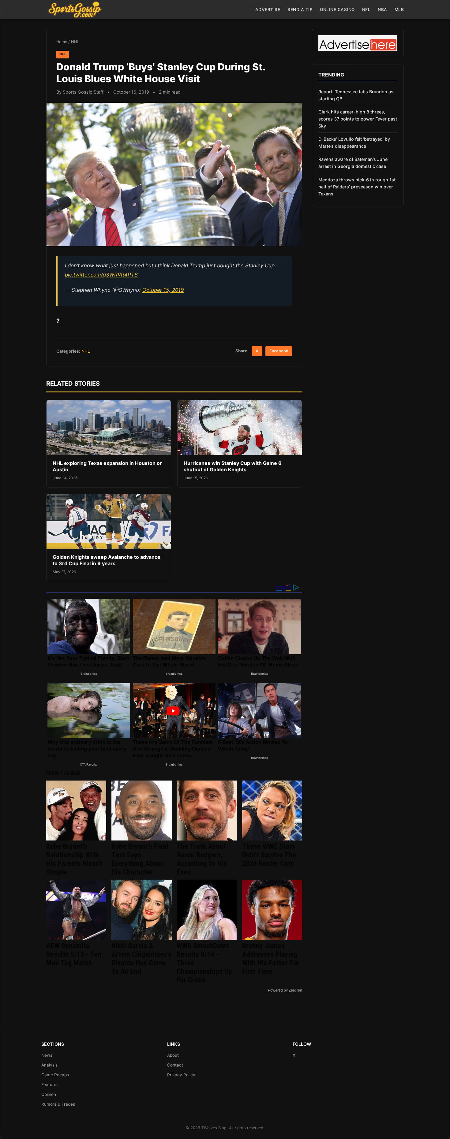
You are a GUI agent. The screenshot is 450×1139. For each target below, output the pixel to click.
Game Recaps (55, 1074)
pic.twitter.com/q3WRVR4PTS (101, 275)
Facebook (278, 351)
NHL (75, 41)
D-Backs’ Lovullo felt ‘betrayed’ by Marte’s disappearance (354, 142)
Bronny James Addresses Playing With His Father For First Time (270, 958)
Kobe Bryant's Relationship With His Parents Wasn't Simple (74, 859)
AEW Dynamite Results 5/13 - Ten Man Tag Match (73, 954)
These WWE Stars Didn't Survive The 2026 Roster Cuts (269, 855)
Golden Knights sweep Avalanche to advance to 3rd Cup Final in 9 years (106, 560)
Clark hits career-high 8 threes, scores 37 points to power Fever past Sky (357, 118)
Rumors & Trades (58, 1104)
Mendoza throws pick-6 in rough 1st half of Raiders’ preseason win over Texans (357, 186)
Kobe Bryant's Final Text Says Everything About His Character (139, 859)
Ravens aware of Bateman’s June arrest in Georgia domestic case (353, 163)
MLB (399, 9)
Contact (175, 1065)
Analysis (49, 1065)
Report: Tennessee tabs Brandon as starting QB (355, 95)
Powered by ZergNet (285, 990)
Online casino (337, 9)
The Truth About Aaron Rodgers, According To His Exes (202, 859)
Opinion (48, 1094)
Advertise (267, 9)
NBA (382, 9)
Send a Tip (300, 9)
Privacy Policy (181, 1074)
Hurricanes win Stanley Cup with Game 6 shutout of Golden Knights (233, 466)
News (46, 1055)
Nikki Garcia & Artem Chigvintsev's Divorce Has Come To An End (141, 958)
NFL (366, 9)
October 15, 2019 (163, 290)
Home (61, 41)
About (173, 1055)
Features (49, 1084)
